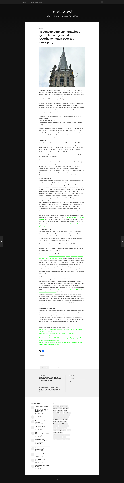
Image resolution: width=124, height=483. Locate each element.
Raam (54, 428)
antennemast (65, 408)
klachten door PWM (61, 417)
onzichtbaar (55, 425)
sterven (68, 430)
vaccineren (67, 434)
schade (60, 430)
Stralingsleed (62, 11)
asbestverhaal (60, 410)
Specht (64, 430)
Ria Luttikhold (72, 375)
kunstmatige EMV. (56, 419)
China (61, 412)
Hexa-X (54, 417)
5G (53, 406)
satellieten (55, 430)
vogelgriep (60, 436)
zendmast (55, 439)
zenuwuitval (67, 439)
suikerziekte (60, 432)
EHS (68, 414)
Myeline (54, 423)
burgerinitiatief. (56, 412)
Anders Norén (70, 479)
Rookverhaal (64, 428)
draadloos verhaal (62, 414)
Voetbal (54, 436)
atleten (65, 410)
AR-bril (54, 410)
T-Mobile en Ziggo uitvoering (58, 434)
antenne (60, 408)
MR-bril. (65, 421)
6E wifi (57, 406)
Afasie (66, 406)
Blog (70, 381)
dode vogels (55, 414)
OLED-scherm (64, 423)
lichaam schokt (65, 419)
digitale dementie (67, 412)
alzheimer (55, 408)
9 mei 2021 (71, 378)
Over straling (23, 2)
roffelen (58, 428)
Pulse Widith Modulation (63, 425)
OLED (59, 423)
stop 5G (54, 432)
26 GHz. (61, 406)
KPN (67, 417)
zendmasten (61, 439)
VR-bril (64, 436)
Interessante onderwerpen (36, 2)
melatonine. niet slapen (57, 421)
